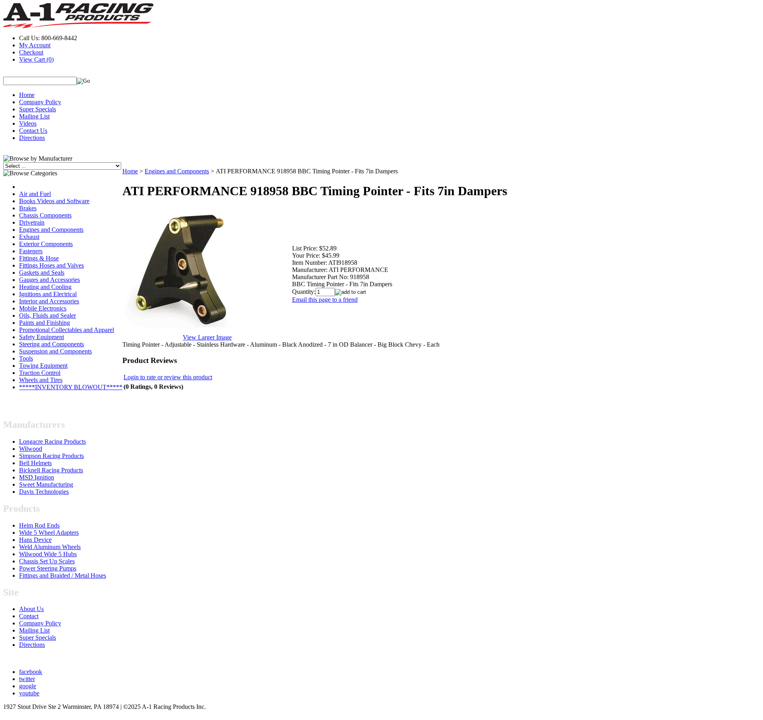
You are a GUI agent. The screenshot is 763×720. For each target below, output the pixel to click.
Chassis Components (45, 215)
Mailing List (34, 116)
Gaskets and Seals (41, 272)
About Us (31, 608)
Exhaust (29, 236)
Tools (26, 358)
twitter (27, 678)
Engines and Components (51, 229)
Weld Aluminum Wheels (50, 546)
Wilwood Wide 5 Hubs (48, 554)
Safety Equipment (41, 337)
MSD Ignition (36, 477)
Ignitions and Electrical (48, 294)
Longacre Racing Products (52, 441)
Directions (32, 137)
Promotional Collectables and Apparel (66, 329)
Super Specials (37, 109)
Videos (28, 123)
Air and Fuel (35, 193)
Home (27, 94)
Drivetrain (32, 222)
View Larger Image (207, 337)
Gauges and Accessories (49, 279)
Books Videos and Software (54, 201)
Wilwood (30, 448)
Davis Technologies (44, 491)
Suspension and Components (55, 351)
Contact (29, 616)
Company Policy (40, 102)
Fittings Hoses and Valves (51, 265)
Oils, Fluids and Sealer (47, 315)
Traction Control (39, 372)
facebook (30, 671)
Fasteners (31, 251)
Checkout (31, 52)
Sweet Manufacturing (46, 484)
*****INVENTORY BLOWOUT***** (70, 387)
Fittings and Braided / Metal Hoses (62, 575)
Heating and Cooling (45, 286)
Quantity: (304, 291)
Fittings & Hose (39, 258)
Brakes (28, 208)
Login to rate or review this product (168, 377)
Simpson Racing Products (51, 455)
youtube (29, 693)
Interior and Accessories (49, 301)
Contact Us (33, 130)
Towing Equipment (43, 365)
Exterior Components (46, 244)
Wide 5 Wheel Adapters (49, 532)
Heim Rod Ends (39, 525)
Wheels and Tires (40, 379)
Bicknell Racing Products (51, 470)
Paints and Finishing (44, 322)
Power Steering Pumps (47, 568)
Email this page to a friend (325, 299)
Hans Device (35, 539)
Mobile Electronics (42, 308)
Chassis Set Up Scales (47, 561)
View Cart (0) (36, 59)
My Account (34, 45)
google (27, 686)
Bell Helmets (35, 463)
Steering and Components (51, 344)
